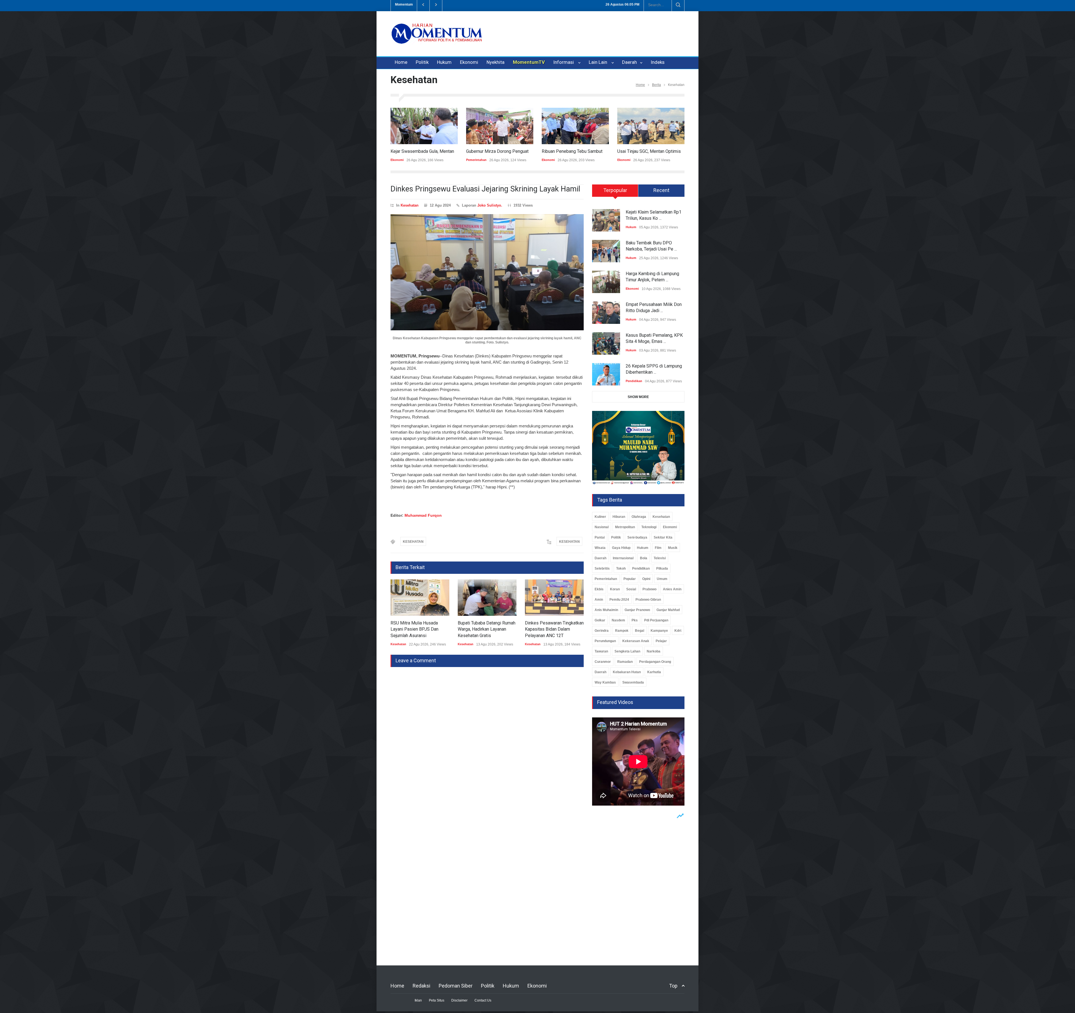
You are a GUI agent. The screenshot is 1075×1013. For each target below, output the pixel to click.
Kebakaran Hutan (627, 672)
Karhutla (654, 672)
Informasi (564, 62)
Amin (599, 600)
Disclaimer (459, 1000)
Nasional (602, 527)
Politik (422, 62)
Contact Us (483, 1000)
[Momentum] (437, 38)
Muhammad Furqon (423, 515)
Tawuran (601, 651)
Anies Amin (672, 589)
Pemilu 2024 (619, 600)
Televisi (660, 558)
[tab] (615, 192)
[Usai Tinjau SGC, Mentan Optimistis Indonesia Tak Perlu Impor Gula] (575, 126)
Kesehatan (410, 205)
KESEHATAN (413, 542)
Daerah (630, 62)
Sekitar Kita (663, 537)
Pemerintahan (401, 160)
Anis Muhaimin (606, 610)
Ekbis (599, 589)
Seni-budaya (637, 537)
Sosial (631, 589)
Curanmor (603, 662)
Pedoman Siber (456, 986)
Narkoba (653, 651)
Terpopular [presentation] (615, 190)
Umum (662, 579)
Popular (629, 579)
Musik (672, 548)
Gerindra (602, 631)
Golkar (600, 620)
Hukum (444, 62)
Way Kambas (605, 682)
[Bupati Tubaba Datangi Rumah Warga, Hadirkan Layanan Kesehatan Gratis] (420, 597)
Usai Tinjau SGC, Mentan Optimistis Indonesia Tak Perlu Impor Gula (607, 151)
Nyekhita (495, 62)
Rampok (621, 631)
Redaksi (421, 986)
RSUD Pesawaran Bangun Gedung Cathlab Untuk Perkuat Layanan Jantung (554, 629)
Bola (643, 558)
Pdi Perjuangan (656, 620)
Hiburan (619, 517)
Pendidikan (634, 381)
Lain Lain (599, 62)
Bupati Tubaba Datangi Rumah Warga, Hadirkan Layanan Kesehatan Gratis (419, 629)
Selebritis (602, 568)
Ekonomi (469, 62)
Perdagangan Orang (655, 662)
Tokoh (621, 568)
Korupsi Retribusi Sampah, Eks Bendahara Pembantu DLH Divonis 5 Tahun (513, 4)
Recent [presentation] (661, 190)
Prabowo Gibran (648, 600)
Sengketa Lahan (627, 651)
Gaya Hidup (621, 548)
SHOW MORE (638, 397)
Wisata (600, 548)
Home (401, 62)
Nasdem (618, 620)
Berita (656, 85)
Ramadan (625, 662)
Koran (615, 589)
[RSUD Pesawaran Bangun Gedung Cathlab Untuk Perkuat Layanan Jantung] (554, 597)
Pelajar (661, 641)
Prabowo (649, 589)
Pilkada (662, 568)
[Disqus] (487, 737)
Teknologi (648, 527)
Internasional (623, 558)
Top (673, 986)
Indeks (658, 62)
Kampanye (659, 631)
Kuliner (600, 517)
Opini (646, 579)
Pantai (600, 537)
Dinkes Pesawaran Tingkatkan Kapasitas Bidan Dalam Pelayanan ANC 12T (487, 629)
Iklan (418, 1000)
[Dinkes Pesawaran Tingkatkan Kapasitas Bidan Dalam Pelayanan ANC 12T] (487, 597)
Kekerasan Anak (635, 641)
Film (658, 548)
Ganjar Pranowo (637, 610)
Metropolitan (625, 527)
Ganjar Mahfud (668, 610)
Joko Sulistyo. (489, 205)
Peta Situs (436, 1000)
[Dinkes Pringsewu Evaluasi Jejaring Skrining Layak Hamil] (487, 272)
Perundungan (605, 641)
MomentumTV (529, 62)
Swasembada (633, 682)
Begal (639, 631)
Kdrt (677, 631)
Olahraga (639, 517)
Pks (635, 620)
